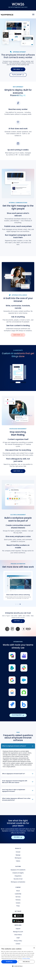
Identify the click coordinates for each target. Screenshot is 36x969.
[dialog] (18, 957)
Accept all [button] (9, 961)
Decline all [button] (26, 961)
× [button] (34, 948)
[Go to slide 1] (12, 382)
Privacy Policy (26, 958)
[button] (18, 966)
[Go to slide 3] (23, 382)
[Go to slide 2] (18, 382)
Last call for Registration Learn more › (18, 7)
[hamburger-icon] (33, 14)
